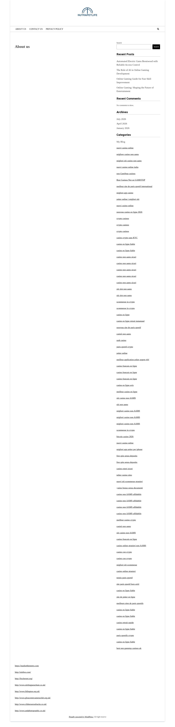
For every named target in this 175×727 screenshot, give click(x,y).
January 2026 (123, 128)
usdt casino (121, 340)
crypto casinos (123, 218)
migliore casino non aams (128, 154)
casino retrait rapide (125, 622)
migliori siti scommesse (127, 565)
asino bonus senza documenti (130, 488)
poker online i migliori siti (128, 199)
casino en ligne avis (125, 385)
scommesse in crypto (126, 302)
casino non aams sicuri (126, 257)
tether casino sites (124, 475)
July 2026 (121, 119)
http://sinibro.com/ (23, 672)
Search (119, 43)
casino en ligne (123, 314)
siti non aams (122, 404)
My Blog (121, 141)
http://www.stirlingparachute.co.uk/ (30, 685)
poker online (122, 353)
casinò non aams (124, 334)
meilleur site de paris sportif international (134, 186)
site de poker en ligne (126, 597)
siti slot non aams (124, 289)
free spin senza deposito (127, 456)
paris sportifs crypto (125, 635)
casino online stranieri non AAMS (131, 545)
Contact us (36, 29)
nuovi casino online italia (127, 167)
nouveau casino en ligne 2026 (129, 212)
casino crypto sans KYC (127, 238)
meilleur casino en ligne (127, 391)
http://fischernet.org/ (23, 678)
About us (20, 29)
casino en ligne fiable (126, 244)
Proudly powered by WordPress (81, 717)
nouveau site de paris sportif (129, 327)
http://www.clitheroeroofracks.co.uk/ (31, 704)
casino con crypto (124, 552)
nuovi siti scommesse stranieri (130, 481)
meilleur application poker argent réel (133, 359)
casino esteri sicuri (125, 468)
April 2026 (122, 123)
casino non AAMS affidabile (129, 494)
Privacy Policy (54, 29)
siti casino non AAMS (126, 398)
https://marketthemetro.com (27, 666)
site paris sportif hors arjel (128, 584)
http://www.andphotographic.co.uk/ (30, 710)
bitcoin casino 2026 (125, 436)
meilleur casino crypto (126, 520)
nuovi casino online (125, 148)
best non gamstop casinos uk (129, 648)
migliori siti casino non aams (129, 161)
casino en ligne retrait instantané (131, 321)
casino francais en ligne (127, 366)
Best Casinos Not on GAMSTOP (131, 180)
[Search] (158, 29)
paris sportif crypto (125, 347)
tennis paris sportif (125, 577)
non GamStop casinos (126, 173)
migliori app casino (125, 193)
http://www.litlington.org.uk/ (27, 691)
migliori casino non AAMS (128, 411)
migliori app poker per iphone (129, 449)
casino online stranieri (126, 571)
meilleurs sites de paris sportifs (130, 603)
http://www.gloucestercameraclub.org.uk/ (33, 698)
